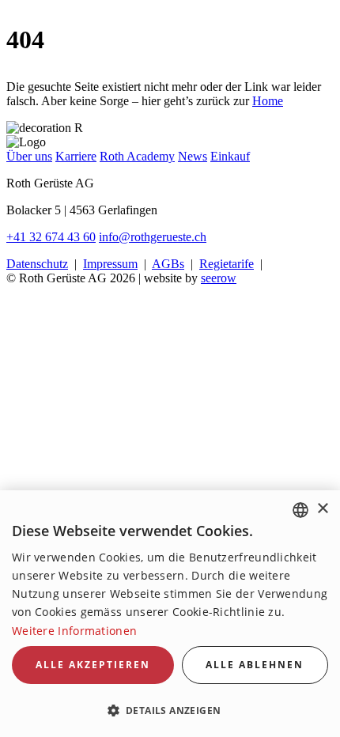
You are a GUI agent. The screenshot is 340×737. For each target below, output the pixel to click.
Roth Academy (137, 156)
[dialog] (170, 613)
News (192, 156)
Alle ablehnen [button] (255, 664)
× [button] (322, 509)
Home (267, 101)
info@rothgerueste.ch (152, 237)
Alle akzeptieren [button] (93, 664)
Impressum (110, 263)
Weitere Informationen (74, 630)
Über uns (29, 156)
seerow (218, 278)
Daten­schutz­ (37, 263)
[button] (170, 710)
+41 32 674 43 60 (51, 237)
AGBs (168, 263)
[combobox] (300, 510)
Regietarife (226, 263)
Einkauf (230, 156)
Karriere (75, 156)
